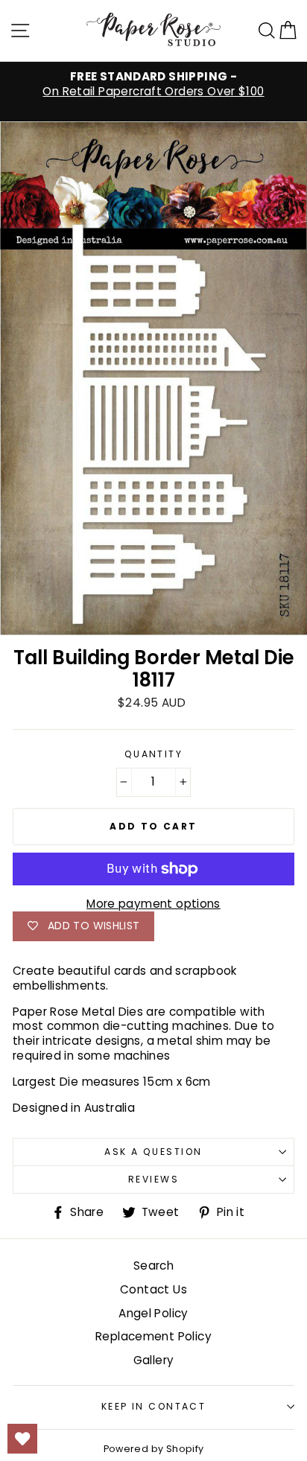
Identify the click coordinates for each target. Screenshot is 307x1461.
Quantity (153, 754)
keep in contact (153, 1406)
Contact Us (153, 1289)
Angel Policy (153, 1313)
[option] (153, 84)
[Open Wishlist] (22, 1439)
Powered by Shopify (154, 1448)
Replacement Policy (153, 1336)
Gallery (153, 1360)
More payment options (153, 904)
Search (153, 1265)
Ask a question (153, 1151)
